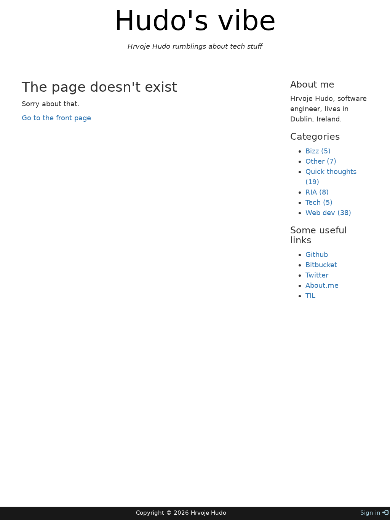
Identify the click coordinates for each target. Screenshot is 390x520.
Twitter (316, 275)
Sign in (371, 512)
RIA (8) (317, 192)
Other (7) (320, 161)
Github (316, 254)
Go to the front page (56, 118)
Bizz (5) (318, 151)
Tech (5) (318, 202)
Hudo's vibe (195, 21)
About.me (322, 285)
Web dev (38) (328, 213)
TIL (310, 296)
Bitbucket (321, 265)
